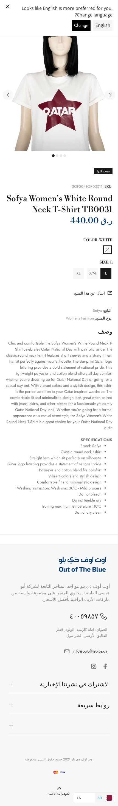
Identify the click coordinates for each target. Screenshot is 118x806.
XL (78, 273)
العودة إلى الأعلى (59, 794)
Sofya (97, 310)
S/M (92, 273)
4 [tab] (64, 155)
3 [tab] (61, 155)
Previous (8, 95)
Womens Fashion (80, 318)
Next (110, 95)
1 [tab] (53, 155)
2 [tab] (57, 155)
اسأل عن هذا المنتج (89, 293)
